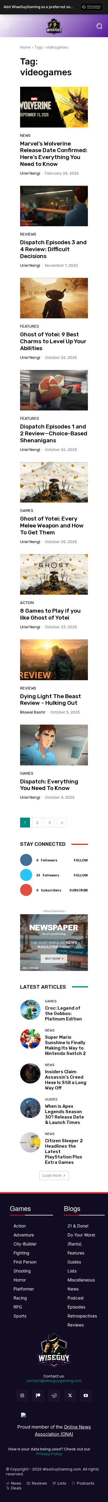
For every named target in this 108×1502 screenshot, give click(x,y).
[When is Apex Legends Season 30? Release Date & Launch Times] (30, 1108)
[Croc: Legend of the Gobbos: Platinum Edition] (30, 1010)
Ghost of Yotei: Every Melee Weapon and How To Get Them (52, 525)
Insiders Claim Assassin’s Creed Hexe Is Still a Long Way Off (65, 1080)
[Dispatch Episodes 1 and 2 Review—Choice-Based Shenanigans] (54, 390)
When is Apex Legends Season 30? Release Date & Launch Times (64, 1114)
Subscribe (78, 890)
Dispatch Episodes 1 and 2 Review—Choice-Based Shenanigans (53, 433)
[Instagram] (22, 1395)
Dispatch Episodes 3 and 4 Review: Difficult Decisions (53, 249)
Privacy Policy (49, 1454)
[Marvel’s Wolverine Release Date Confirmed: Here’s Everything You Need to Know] (54, 107)
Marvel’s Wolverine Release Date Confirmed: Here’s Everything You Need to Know (53, 153)
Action (27, 603)
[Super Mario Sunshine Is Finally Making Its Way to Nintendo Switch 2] (30, 1039)
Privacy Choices (16, 1498)
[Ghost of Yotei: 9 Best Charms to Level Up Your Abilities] (54, 298)
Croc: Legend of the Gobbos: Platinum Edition (63, 1013)
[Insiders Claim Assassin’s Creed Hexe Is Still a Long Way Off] (30, 1073)
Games (26, 510)
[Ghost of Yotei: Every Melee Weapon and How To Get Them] (54, 482)
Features (29, 326)
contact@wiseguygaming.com (54, 1380)
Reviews (28, 234)
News (25, 135)
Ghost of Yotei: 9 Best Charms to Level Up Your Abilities (53, 341)
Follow (81, 860)
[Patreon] (38, 1395)
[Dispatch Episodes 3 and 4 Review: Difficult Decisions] (54, 206)
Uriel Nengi (30, 173)
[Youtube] (86, 1395)
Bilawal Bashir (33, 712)
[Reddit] (54, 1395)
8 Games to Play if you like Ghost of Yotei (50, 614)
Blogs (72, 1208)
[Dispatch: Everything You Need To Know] (54, 745)
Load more (52, 1175)
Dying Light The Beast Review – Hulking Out (50, 700)
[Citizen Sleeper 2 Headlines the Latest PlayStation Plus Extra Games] (30, 1142)
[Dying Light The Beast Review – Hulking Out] (54, 659)
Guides (51, 1099)
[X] (70, 1395)
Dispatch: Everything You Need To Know (49, 785)
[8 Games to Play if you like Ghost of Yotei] (54, 574)
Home (25, 47)
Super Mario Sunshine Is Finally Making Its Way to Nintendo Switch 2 (65, 1045)
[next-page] (62, 823)
